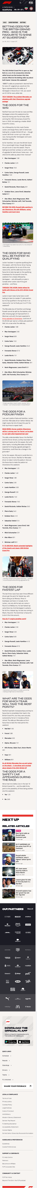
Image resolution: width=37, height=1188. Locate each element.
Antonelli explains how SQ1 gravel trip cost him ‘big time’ (23, 893)
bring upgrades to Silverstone (12, 318)
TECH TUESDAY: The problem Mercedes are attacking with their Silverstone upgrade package (17, 99)
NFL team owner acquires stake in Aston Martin (21, 870)
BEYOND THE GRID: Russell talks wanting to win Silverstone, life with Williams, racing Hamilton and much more (17, 209)
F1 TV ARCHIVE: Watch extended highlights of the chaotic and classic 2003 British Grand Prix (17, 548)
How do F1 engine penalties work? (14, 619)
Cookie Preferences (9, 1147)
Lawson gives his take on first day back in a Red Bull (23, 882)
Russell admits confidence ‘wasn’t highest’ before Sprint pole (23, 858)
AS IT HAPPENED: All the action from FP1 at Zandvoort (23, 846)
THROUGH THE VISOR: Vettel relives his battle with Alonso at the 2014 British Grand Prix (17, 289)
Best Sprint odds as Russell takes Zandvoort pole (22, 835)
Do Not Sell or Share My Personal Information (17, 1133)
